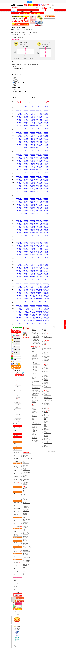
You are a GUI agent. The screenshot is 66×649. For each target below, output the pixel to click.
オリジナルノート (25, 540)
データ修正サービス (34, 438)
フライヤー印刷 (45, 341)
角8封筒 (45, 425)
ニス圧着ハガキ (45, 357)
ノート (14, 473)
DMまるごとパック (16, 502)
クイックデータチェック (35, 436)
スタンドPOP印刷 (46, 382)
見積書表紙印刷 (24, 462)
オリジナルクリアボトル (25, 513)
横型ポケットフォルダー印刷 (47, 432)
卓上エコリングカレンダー (18, 419)
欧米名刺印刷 (33, 408)
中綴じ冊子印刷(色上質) (25, 465)
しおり (45, 332)
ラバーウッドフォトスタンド (26, 560)
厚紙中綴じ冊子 (34, 394)
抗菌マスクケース (25, 483)
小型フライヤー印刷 (34, 355)
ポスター (15, 455)
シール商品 (24, 486)
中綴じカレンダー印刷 (46, 393)
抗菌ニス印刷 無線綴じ (35, 366)
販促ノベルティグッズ (17, 435)
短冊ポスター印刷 (46, 383)
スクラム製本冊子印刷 (36, 393)
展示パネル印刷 (45, 378)
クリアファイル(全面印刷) (25, 455)
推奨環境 (54, 577)
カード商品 (36, 404)
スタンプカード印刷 (34, 414)
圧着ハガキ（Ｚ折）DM (46, 368)
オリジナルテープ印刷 (46, 415)
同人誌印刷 (15, 470)
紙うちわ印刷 (33, 329)
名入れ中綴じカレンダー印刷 (36, 339)
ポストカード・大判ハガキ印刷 (47, 348)
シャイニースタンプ (18, 377)
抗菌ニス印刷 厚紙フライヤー (36, 363)
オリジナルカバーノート (25, 550)
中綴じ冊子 (15, 464)
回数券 (14, 497)
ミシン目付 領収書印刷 (25, 482)
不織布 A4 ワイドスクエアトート (27, 507)
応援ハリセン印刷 (18, 393)
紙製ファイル (45, 445)
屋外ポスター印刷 (46, 385)
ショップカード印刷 (34, 412)
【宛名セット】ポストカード (47, 352)
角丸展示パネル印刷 (46, 380)
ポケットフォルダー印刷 (46, 435)
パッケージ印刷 (17, 409)
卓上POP (15, 531)
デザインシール (45, 414)
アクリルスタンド (25, 502)
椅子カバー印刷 (17, 384)
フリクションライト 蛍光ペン (26, 549)
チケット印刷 (33, 415)
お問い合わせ (29, 1)
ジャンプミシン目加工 (34, 426)
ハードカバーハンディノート (26, 551)
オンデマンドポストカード (35, 407)
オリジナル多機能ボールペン (26, 543)
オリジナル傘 (24, 558)
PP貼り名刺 (34, 431)
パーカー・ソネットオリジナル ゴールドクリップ (27, 529)
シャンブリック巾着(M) (26, 509)
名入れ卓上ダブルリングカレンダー (37, 342)
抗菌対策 (15, 580)
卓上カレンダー (25, 539)
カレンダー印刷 (34, 332)
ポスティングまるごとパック (17, 427)
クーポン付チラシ (16, 458)
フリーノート (24, 542)
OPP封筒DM (45, 370)
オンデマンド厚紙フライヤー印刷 (26, 472)
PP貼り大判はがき (35, 429)
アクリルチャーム (25, 498)
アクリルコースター (25, 501)
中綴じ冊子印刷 (35, 387)
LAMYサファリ (25, 527)
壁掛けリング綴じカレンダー (18, 415)
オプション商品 (34, 421)
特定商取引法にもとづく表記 (42, 577)
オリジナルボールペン (25, 523)
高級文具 (24, 567)
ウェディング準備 (16, 583)
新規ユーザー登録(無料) (43, 1)
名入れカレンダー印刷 (46, 403)
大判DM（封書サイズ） (46, 371)
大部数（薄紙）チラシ (17, 452)
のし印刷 (33, 418)
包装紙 (16, 412)
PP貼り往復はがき (35, 430)
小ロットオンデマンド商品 (26, 452)
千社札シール (24, 488)
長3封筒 (45, 418)
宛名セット (15, 505)
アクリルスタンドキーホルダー (26, 503)
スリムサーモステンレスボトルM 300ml (27, 518)
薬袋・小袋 (15, 565)
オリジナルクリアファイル (26, 533)
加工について (15, 574)
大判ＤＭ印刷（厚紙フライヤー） (36, 354)
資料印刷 (27, 459)
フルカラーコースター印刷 (26, 479)
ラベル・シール (16, 519)
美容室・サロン (16, 586)
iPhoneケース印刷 (46, 442)
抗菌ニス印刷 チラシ (35, 362)
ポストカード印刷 (46, 328)
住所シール (24, 494)
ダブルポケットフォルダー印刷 (47, 433)
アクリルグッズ (17, 380)
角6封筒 (45, 424)
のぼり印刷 (18, 402)
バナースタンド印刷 (46, 335)
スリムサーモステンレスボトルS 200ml (27, 517)
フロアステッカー (25, 495)
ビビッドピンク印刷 (46, 340)
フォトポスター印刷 (46, 376)
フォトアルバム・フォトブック (18, 479)
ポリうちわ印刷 (34, 328)
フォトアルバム (46, 333)
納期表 (17, 614)
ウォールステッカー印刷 (18, 400)
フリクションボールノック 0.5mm (27, 546)
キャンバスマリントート (26, 511)
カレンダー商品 (45, 390)
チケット (15, 496)
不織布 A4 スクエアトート (26, 506)
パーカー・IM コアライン (26, 530)
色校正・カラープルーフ (35, 422)
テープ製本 (24, 461)
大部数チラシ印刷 (34, 351)
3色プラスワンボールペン (26, 544)
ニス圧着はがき (16, 514)
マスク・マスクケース (25, 553)
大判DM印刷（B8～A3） (46, 359)
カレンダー (17, 482)
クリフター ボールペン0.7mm (26, 525)
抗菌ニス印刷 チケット (35, 373)
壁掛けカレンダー (25, 537)
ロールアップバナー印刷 (46, 336)
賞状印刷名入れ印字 (34, 434)
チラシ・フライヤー (16, 449)
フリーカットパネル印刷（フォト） (48, 337)
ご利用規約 (50, 577)
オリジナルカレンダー (25, 536)
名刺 (14, 493)
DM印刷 (44, 353)
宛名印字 (33, 433)
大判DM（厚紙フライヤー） (17, 451)
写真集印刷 (33, 401)
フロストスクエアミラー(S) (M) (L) (27, 532)
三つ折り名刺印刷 (34, 411)
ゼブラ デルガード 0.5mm (26, 564)
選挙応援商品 (15, 579)
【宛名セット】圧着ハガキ (47, 356)
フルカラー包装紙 (16, 461)
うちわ (14, 556)
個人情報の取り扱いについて (34, 577)
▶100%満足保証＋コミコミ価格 (48, 4)
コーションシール (25, 493)
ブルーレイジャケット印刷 (47, 439)
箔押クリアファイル (25, 535)
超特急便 (15, 438)
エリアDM (15, 430)
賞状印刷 (24, 476)
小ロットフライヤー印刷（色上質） (27, 471)
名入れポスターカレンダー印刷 (36, 343)
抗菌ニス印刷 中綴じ (35, 367)
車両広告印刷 (45, 375)
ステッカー (15, 520)
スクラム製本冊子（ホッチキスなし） (18, 467)
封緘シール (24, 491)
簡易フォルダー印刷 (46, 436)
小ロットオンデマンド (17, 571)
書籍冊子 (15, 485)
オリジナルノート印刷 (34, 397)
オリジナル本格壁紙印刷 (18, 398)
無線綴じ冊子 (15, 466)
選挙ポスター (15, 557)
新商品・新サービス (17, 370)
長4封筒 (45, 419)
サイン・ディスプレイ (17, 532)
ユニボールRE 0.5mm (25, 526)
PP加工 (35, 427)
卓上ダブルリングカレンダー (18, 417)
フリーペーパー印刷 (35, 386)
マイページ (37, 1)
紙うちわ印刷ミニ (34, 330)
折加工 (36, 423)
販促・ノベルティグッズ (35, 440)
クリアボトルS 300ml (25, 514)
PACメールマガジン (17, 603)
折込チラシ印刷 (34, 352)
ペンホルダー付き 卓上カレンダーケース (48, 396)
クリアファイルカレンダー (47, 404)
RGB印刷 (17, 407)
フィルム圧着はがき (16, 511)
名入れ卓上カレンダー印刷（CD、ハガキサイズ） (36, 340)
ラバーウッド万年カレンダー (26, 561)
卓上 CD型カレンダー (46, 397)
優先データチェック (34, 437)
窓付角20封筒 (45, 426)
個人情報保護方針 (17, 635)
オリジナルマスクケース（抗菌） (27, 556)
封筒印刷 (46, 417)
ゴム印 (17, 388)
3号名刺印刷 (35, 409)
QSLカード (15, 499)
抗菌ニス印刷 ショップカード (36, 369)
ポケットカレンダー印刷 (35, 335)
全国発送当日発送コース (35, 347)
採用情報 (47, 577)
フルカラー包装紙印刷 (46, 429)
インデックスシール (25, 487)
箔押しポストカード (46, 362)
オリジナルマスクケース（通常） (27, 557)
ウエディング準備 (46, 441)
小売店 (14, 589)
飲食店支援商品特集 (16, 592)
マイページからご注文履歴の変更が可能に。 (17, 609)
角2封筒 (45, 422)
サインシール (24, 490)
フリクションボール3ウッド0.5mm (27, 547)
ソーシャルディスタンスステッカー (48, 443)
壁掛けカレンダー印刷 (35, 333)
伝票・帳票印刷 (17, 395)
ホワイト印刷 (17, 404)
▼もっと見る (16, 423)
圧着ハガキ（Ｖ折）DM (46, 367)
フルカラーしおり (46, 446)
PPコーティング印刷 (34, 416)
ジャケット (15, 568)
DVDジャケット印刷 (46, 438)
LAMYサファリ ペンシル (26, 522)
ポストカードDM (45, 365)
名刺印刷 (33, 405)
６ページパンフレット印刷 (35, 400)
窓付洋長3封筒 (46, 421)
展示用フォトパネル (16, 545)
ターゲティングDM (34, 443)
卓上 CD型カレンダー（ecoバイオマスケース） (48, 398)
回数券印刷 (45, 431)
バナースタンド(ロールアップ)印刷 (26, 470)
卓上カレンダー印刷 (46, 394)
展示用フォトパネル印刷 (46, 379)
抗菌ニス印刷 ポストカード (36, 372)
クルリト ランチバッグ (25, 510)
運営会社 (29, 577)
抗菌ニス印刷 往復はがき (35, 370)
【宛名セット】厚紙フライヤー (47, 360)
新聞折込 (33, 359)
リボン (14, 523)
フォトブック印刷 (34, 377)
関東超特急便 (33, 348)
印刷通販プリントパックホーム (15, 11)
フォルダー (15, 488)
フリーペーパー (16, 476)
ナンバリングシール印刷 (18, 386)
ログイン (34, 1)
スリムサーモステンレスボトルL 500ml (27, 520)
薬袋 (23, 573)
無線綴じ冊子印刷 (34, 378)
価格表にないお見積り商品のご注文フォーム (17, 612)
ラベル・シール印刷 (46, 412)
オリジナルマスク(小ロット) (26, 554)
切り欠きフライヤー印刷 (35, 358)
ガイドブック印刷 (34, 402)
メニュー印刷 (17, 421)
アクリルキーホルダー (25, 499)
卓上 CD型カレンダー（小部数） (47, 402)
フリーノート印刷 (34, 398)
